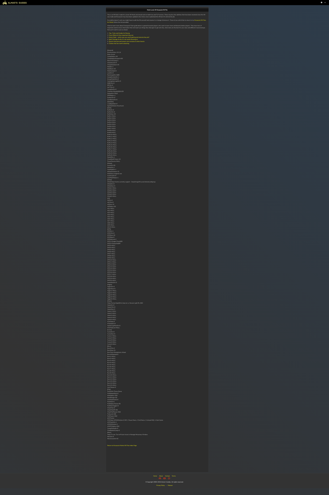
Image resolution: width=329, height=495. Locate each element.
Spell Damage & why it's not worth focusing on (123, 39)
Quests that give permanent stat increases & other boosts (127, 41)
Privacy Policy (160, 485)
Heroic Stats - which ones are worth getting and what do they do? (129, 37)
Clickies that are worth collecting (119, 43)
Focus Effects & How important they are (121, 35)
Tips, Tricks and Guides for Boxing (119, 33)
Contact (167, 476)
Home (155, 476)
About (161, 476)
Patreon (170, 485)
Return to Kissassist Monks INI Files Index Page (122, 445)
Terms (174, 476)
